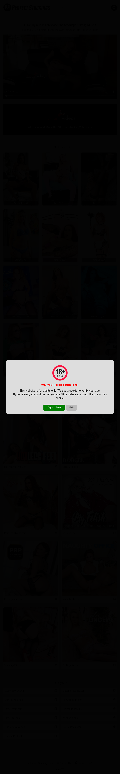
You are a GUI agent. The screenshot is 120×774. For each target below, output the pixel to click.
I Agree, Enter (54, 407)
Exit (71, 407)
